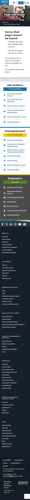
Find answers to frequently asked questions (16, 145)
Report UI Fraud (12, 160)
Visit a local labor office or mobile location (16, 111)
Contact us (5, 236)
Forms (3, 351)
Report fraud (5, 412)
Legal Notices (15, 463)
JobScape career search (9, 270)
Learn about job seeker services (14, 95)
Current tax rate (6, 407)
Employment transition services (10, 304)
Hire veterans (11, 202)
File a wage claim (6, 430)
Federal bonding (6, 388)
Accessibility (7, 460)
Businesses (5, 364)
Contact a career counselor (16, 106)
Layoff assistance (7, 385)
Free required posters (8, 369)
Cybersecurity (19, 460)
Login (21, 2)
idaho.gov (7, 492)
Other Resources (6, 278)
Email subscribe (6, 446)
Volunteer (4, 275)
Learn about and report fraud (16, 210)
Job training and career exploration (14, 100)
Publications (5, 242)
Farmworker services (8, 298)
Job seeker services (7, 267)
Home (6, 22)
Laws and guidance (13, 122)
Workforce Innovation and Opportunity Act (13, 324)
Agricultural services (7, 380)
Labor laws (5, 427)
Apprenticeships (6, 319)
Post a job (15, 182)
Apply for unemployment (8, 343)
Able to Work (5, 273)
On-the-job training (7, 316)
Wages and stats (6, 425)
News (3, 441)
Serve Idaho (5, 438)
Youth (3, 293)
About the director (7, 244)
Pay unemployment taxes (15, 197)
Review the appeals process (16, 165)
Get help (4, 410)
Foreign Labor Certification (9, 382)
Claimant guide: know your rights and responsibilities (15, 151)
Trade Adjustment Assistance (10, 321)
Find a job (4, 265)
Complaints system (7, 433)
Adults (3, 290)
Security (5, 466)
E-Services (5, 402)
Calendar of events (7, 443)
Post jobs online (6, 366)
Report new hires (12, 206)
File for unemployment (15, 135)
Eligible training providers (9, 327)
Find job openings (15, 89)
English (15, 2)
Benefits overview (7, 341)
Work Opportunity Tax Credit (9, 372)
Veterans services (7, 301)
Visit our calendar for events (16, 117)
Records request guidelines (9, 247)
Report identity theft (14, 156)
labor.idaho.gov (9, 490)
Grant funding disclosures (9, 252)
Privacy (5, 463)
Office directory (6, 239)
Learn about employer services (14, 192)
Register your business (14, 187)
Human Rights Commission (9, 435)
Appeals (4, 346)
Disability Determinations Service (11, 296)
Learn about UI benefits (15, 140)
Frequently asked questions (9, 349)
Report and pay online (8, 404)
